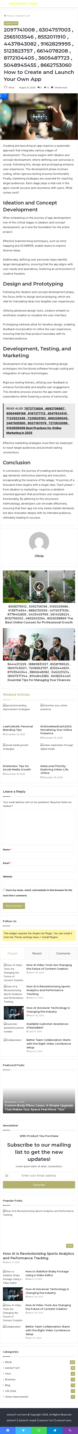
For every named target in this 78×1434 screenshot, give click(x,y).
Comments (63, 953)
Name (7, 849)
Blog (7, 1385)
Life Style (10, 1390)
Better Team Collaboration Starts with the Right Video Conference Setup (48, 1043)
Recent (37, 953)
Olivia (11, 87)
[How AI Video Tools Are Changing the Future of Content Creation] (14, 972)
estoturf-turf (22, 15)
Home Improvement (16, 1396)
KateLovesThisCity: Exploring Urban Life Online (54, 769)
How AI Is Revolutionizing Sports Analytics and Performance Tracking (48, 990)
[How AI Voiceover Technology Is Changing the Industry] (14, 1013)
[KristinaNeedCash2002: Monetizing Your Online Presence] (57, 713)
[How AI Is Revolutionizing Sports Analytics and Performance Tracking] (14, 994)
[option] (39, 1093)
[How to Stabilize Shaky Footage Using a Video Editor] (13, 1277)
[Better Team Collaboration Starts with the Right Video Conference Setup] (14, 1045)
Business (10, 1379)
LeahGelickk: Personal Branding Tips (18, 728)
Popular (13, 953)
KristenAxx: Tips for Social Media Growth (17, 767)
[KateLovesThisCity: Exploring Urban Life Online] (57, 753)
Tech (8, 1373)
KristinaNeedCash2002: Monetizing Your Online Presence (56, 730)
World (8, 1362)
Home (9, 15)
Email (7, 863)
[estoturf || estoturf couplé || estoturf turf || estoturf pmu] (23, 4)
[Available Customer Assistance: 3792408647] (14, 1029)
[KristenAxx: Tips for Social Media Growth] (20, 753)
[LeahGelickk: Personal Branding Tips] (20, 713)
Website (7, 876)
